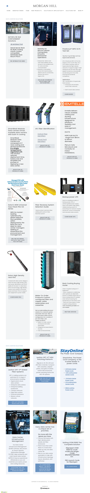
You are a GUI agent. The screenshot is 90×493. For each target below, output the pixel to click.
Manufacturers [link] (18, 10)
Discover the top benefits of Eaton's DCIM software (18, 469)
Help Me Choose (70, 312)
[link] (7, 6)
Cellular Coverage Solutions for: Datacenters (45, 81)
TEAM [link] (27, 10)
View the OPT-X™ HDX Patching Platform (45, 380)
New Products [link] (37, 10)
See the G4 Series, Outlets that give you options (18, 240)
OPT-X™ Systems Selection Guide (18, 402)
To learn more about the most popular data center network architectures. (45, 467)
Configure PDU (15, 297)
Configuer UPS (70, 216)
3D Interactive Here (17, 61)
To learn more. (72, 466)
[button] (54, 11)
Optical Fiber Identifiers (42, 135)
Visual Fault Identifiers (42, 140)
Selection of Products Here (17, 170)
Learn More (69, 94)
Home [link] (8, 10)
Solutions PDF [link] (71, 10)
